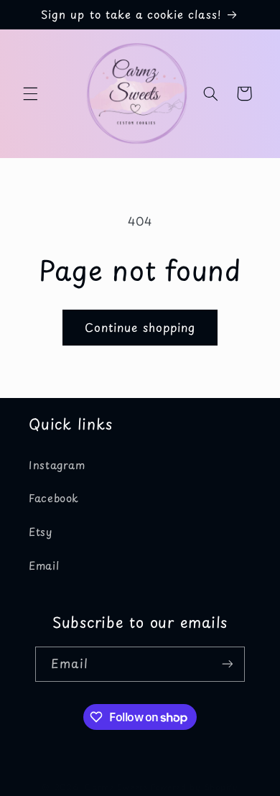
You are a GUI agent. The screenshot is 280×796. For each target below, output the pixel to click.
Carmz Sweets (116, 786)
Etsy (40, 532)
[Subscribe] (226, 664)
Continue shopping (140, 327)
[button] (30, 93)
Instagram (57, 465)
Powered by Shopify (194, 786)
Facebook (54, 498)
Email (44, 565)
